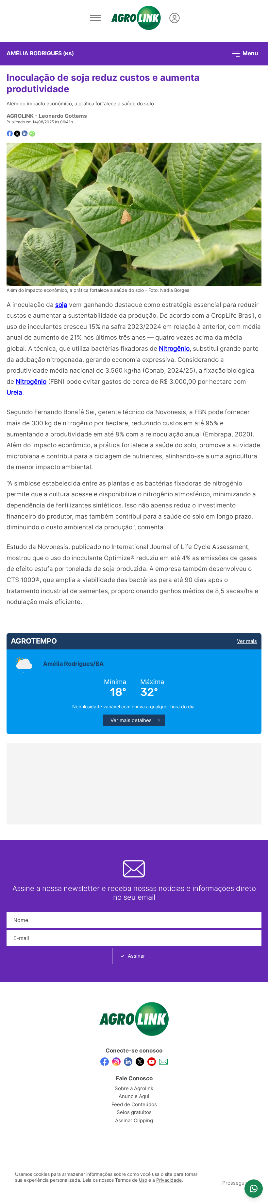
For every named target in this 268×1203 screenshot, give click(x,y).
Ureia (14, 392)
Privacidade (169, 1180)
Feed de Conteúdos (134, 1104)
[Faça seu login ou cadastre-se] (174, 18)
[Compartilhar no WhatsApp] (32, 134)
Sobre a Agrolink (134, 1088)
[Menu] (95, 18)
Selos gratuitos (134, 1112)
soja (61, 305)
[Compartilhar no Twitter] (17, 134)
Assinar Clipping (134, 1120)
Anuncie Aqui (134, 1096)
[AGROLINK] (136, 18)
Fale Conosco (134, 1078)
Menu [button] (249, 53)
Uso (143, 1180)
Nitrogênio (174, 348)
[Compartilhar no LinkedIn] (25, 133)
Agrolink (20, 116)
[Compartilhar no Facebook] (10, 134)
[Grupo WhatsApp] (253, 1188)
